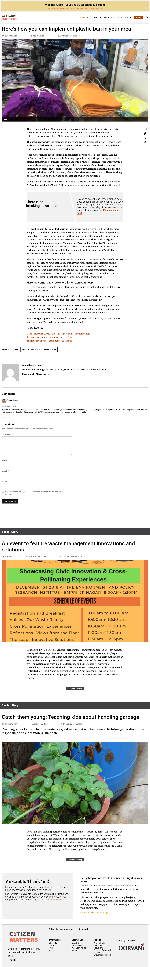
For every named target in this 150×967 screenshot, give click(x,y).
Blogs (15, 349)
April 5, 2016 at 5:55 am (9, 406)
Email (5, 471)
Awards (52, 948)
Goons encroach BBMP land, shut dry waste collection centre (58, 333)
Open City (75, 950)
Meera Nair (11, 35)
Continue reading (75, 688)
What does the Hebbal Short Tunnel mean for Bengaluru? (75, 8)
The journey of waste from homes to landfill (49, 340)
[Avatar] (10, 372)
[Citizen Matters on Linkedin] (12, 960)
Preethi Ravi (11, 724)
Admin (8, 556)
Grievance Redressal (102, 955)
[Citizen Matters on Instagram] (9, 960)
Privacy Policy (99, 943)
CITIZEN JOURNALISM (31, 349)
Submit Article (124, 17)
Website (6, 481)
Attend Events (77, 945)
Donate (138, 17)
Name (5, 460)
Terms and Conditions (103, 945)
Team (51, 945)
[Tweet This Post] (145, 133)
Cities (83, 17)
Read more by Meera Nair (34, 374)
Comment (7, 434)
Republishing (99, 948)
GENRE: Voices (50, 349)
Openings (53, 950)
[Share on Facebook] (145, 142)
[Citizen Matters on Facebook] (10, 960)
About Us (53, 943)
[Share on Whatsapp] (145, 138)
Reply (3, 417)
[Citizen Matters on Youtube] (14, 960)
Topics (95, 17)
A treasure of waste (69, 35)
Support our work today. (49, 899)
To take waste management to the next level (50, 337)
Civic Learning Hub (79, 948)
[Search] (147, 17)
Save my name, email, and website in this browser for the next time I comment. (34, 493)
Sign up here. (86, 929)
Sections (108, 17)
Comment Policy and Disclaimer (102, 951)
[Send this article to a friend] (145, 128)
